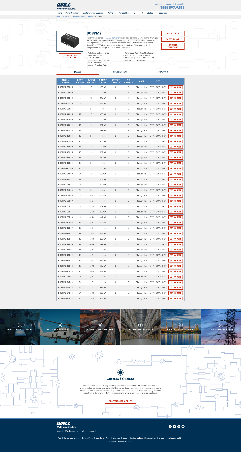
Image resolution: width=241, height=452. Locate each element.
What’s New (124, 13)
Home (59, 13)
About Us (158, 4)
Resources (162, 13)
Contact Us (180, 4)
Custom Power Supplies (93, 13)
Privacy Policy (87, 438)
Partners (111, 13)
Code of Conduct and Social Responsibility (139, 438)
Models (77, 72)
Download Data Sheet (72, 56)
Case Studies (147, 13)
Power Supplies (72, 13)
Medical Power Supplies (83, 17)
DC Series (67, 17)
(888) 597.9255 (172, 8)
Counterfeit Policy (103, 438)
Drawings (163, 72)
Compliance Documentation (120, 441)
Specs (120, 72)
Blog (135, 13)
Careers (168, 4)
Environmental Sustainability (170, 438)
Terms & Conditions (71, 438)
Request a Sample (173, 39)
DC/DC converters (113, 38)
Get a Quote (173, 33)
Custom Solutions (173, 46)
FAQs (59, 438)
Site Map (116, 438)
